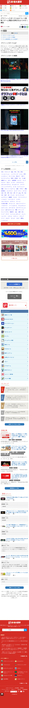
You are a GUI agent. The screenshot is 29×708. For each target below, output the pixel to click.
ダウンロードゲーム (6, 184)
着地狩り (12, 212)
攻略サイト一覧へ (24, 683)
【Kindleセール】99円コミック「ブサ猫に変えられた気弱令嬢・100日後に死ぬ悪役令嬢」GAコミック (15, 418)
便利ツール (14, 5)
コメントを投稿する (14, 284)
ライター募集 (14, 691)
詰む (16, 212)
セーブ (15, 190)
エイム (20, 174)
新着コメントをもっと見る (14, 587)
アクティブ (7, 172)
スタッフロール (5, 201)
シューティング (14, 174)
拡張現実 (14, 180)
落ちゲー (18, 176)
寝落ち (22, 218)
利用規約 (21, 687)
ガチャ (9, 180)
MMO (12, 178)
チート (20, 190)
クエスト (15, 197)
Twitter (18, 691)
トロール (10, 216)
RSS (23, 691)
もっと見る (14, 162)
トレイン (24, 214)
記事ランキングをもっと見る (14, 424)
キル (20, 178)
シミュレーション (5, 174)
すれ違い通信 (4, 203)
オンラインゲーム (5, 178)
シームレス (4, 199)
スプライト (12, 201)
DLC (11, 193)
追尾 (19, 212)
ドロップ (21, 216)
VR (8, 195)
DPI (14, 193)
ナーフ (2, 218)
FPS (15, 172)
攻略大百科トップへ (13, 305)
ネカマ (17, 218)
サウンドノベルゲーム (10, 188)
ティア (2, 214)
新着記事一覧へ (24, 656)
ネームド (13, 218)
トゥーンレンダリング (15, 214)
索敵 (2, 188)
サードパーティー (22, 197)
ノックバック (4, 220)
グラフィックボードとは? (8, 35)
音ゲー (23, 176)
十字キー (21, 188)
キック (24, 180)
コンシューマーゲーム (6, 186)
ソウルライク (4, 205)
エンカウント (4, 176)
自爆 (17, 188)
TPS (18, 172)
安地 (12, 172)
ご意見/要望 (16, 687)
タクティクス (4, 207)
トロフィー (15, 216)
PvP (2, 195)
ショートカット (11, 199)
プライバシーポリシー (6, 689)
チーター (25, 190)
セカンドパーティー (21, 203)
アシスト (12, 195)
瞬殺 (26, 188)
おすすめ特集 (24, 5)
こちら (17, 287)
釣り (23, 212)
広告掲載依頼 (24, 689)
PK (22, 193)
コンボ (14, 186)
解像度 (10, 197)
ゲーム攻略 (4, 5)
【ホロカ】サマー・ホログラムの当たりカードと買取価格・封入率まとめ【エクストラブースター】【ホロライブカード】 (15, 398)
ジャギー (18, 199)
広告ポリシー (13, 689)
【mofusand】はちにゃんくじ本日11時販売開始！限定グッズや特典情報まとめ (15, 412)
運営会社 (19, 689)
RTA (2, 172)
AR (5, 193)
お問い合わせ (7, 691)
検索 (26, 13)
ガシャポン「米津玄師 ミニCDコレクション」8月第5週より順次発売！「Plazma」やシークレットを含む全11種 (15, 406)
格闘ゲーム (4, 180)
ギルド (8, 182)
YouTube (21, 691)
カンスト (19, 180)
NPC (25, 174)
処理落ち (3, 190)
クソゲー (13, 182)
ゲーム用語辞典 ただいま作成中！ (10, 39)
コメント (13, 10)
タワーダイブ (12, 207)
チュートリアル (5, 212)
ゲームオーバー (15, 184)
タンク (2, 209)
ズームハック (12, 203)
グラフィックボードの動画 (8, 37)
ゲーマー (22, 184)
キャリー (3, 182)
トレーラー (4, 216)
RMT (5, 195)
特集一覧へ (15, 258)
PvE (25, 193)
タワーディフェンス (21, 207)
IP (16, 193)
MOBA (16, 178)
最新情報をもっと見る (14, 488)
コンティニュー (21, 186)
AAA (2, 193)
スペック (18, 201)
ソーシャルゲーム (13, 205)
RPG (22, 172)
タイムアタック (22, 205)
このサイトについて (9, 687)
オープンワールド (20, 195)
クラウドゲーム (20, 182)
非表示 (15, 33)
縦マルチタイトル (10, 209)
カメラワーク (4, 197)
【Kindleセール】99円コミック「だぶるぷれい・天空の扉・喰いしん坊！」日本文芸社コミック (15, 390)
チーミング (21, 209)
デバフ (7, 214)
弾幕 (16, 209)
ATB (8, 193)
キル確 (23, 178)
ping (20, 193)
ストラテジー (10, 190)
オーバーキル (12, 176)
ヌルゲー (8, 218)
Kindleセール (4, 10)
